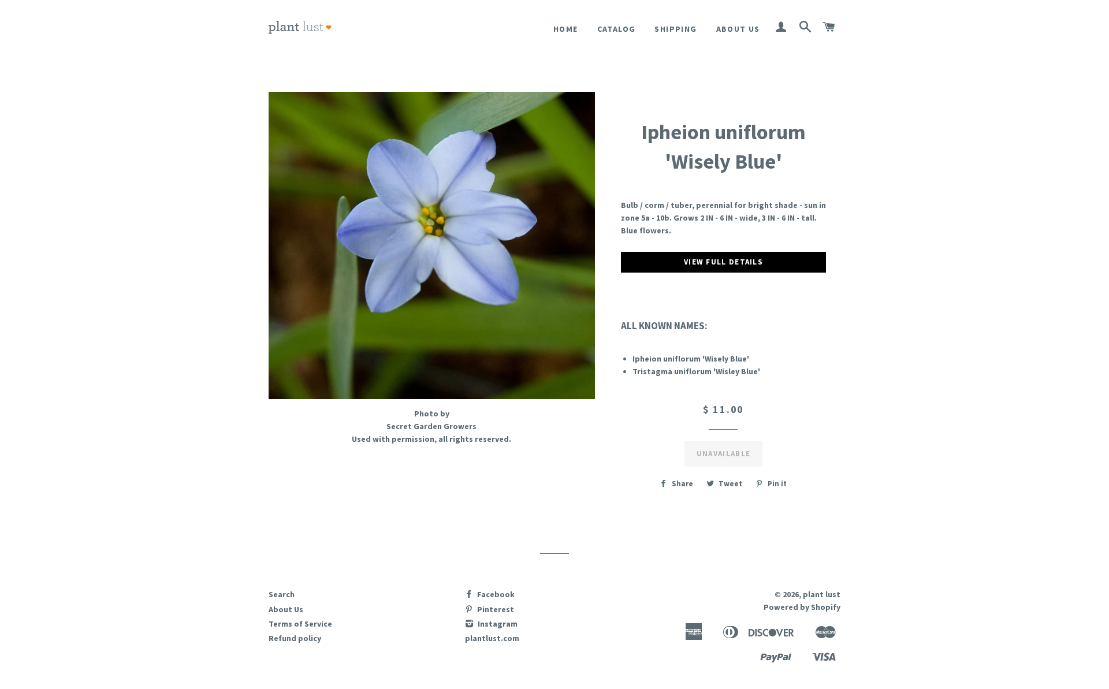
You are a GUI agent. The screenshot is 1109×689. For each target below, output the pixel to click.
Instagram (497, 624)
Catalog (616, 29)
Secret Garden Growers (431, 426)
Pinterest (494, 609)
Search (282, 594)
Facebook (495, 594)
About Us (738, 29)
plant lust (821, 594)
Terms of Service (300, 624)
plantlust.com (492, 638)
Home (565, 29)
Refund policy (295, 638)
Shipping (675, 29)
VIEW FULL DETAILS (723, 262)
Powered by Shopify (802, 607)
